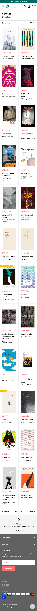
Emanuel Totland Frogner (8, 221)
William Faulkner (27, 59)
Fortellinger (25, 294)
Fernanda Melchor (28, 138)
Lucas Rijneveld (26, 99)
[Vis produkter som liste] (34, 23)
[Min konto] (29, 6)
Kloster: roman (26, 495)
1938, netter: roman (8, 56)
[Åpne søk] (25, 6)
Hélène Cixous (7, 59)
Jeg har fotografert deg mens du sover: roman (8, 497)
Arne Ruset (25, 220)
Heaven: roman (7, 378)
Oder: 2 (3, 391)
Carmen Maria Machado (7, 179)
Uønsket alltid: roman (7, 216)
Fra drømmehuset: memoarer (8, 174)
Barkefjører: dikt (26, 334)
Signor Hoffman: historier (8, 295)
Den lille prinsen (26, 173)
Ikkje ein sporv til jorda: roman (27, 216)
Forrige (7, 511)
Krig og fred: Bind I (27, 257)
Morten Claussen (27, 422)
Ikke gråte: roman (27, 457)
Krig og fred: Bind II (9, 257)
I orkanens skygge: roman (27, 135)
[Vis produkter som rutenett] (31, 23)
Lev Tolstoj (6, 259)
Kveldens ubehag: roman (27, 95)
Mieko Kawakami (8, 380)
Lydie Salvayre (26, 460)
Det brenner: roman (9, 94)
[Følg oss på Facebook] (3, 585)
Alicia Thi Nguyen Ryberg (8, 503)
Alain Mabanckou (8, 460)
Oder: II (5, 420)
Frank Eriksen (26, 337)
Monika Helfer (7, 136)
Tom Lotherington (7, 342)
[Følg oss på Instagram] (7, 585)
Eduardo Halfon (6, 266)
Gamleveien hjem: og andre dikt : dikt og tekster (8, 336)
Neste (31, 511)
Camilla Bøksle (26, 385)
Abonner (8, 569)
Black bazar (6, 457)
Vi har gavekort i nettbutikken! (18, 1)
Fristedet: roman (26, 56)
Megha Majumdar (8, 96)
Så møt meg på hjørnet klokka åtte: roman (27, 380)
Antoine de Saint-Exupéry (27, 177)
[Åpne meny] (3, 6)
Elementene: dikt (27, 420)
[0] (33, 6)
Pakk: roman (6, 134)
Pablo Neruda (7, 422)
